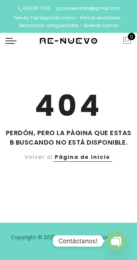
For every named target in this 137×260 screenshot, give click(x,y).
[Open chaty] (116, 241)
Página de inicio (82, 157)
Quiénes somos (100, 25)
